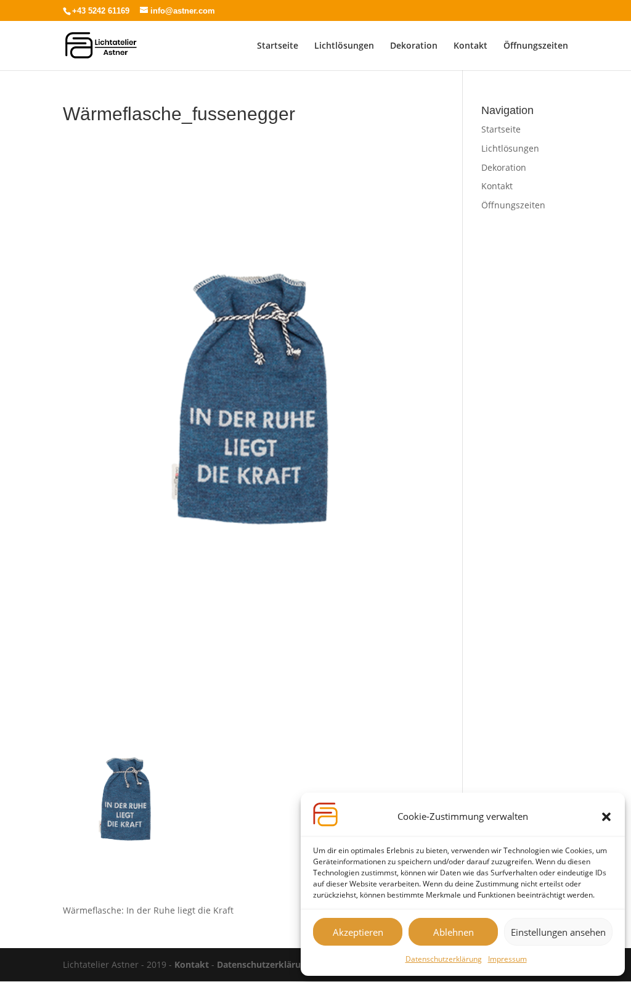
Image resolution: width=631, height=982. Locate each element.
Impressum (507, 959)
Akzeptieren (358, 932)
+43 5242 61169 (100, 10)
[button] (606, 817)
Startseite (277, 46)
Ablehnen (453, 932)
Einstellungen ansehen (558, 932)
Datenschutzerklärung (443, 959)
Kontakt (470, 46)
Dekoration (414, 46)
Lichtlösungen (344, 46)
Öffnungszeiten (535, 46)
